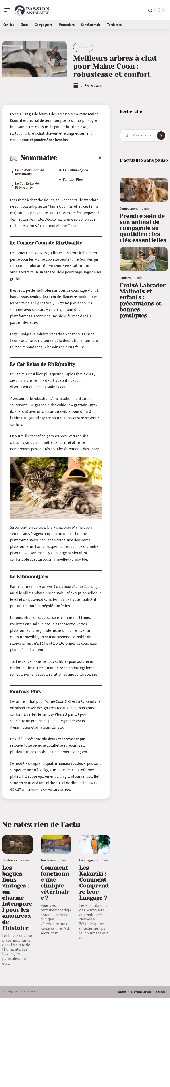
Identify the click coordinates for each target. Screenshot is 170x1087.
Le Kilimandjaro (75, 170)
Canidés (125, 278)
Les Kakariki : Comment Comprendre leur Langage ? (94, 882)
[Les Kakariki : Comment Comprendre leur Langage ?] (94, 844)
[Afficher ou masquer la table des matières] (79, 158)
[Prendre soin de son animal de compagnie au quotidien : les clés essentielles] (144, 190)
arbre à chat (34, 133)
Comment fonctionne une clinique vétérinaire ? (55, 882)
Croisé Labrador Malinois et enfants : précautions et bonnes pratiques (143, 300)
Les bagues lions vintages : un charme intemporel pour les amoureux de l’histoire (17, 897)
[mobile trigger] (8, 10)
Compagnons (88, 860)
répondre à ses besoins (49, 140)
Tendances (9, 860)
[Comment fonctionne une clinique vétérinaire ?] (56, 844)
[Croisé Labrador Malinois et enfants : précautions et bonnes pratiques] (144, 259)
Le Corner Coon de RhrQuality (29, 172)
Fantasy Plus (73, 179)
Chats (83, 47)
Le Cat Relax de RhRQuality (27, 185)
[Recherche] (150, 10)
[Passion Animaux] (32, 10)
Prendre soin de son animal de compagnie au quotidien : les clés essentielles (143, 228)
